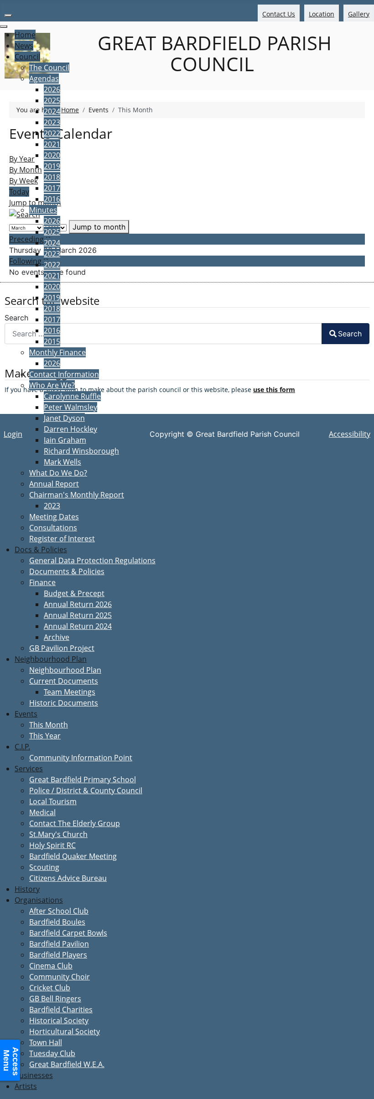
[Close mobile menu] (3, 26)
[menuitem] (25, 35)
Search (350, 333)
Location (321, 14)
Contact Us (278, 14)
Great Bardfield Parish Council (212, 53)
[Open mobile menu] (8, 15)
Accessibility (349, 434)
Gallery (358, 14)
